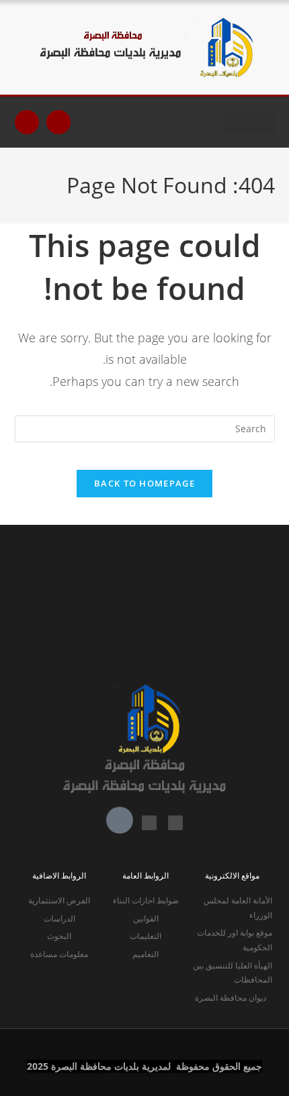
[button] (249, 122)
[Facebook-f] (27, 122)
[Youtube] (58, 122)
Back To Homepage (144, 483)
